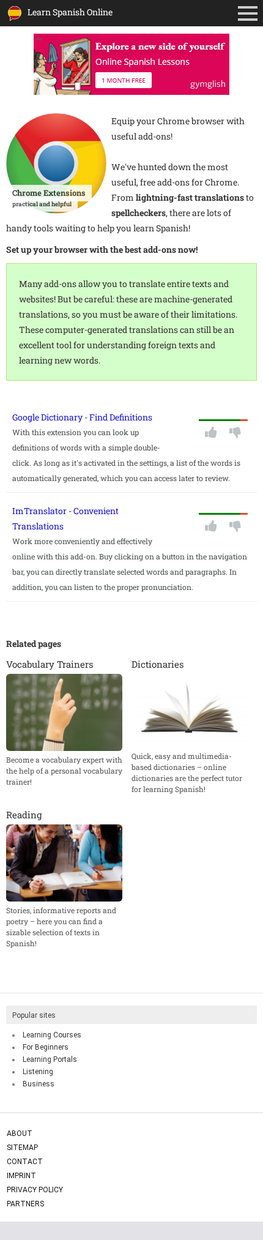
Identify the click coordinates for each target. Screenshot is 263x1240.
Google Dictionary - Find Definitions (82, 417)
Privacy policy (35, 1190)
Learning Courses (52, 1035)
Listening (38, 1071)
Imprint (21, 1175)
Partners (25, 1204)
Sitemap (22, 1147)
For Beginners (46, 1047)
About (19, 1133)
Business (38, 1084)
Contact (25, 1161)
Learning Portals (50, 1059)
